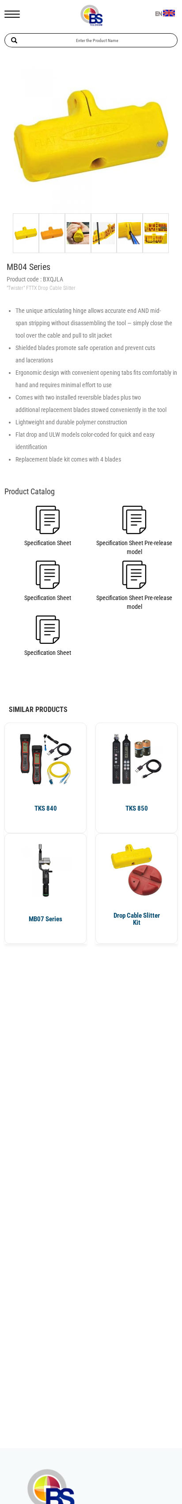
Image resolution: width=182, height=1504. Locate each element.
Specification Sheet (47, 542)
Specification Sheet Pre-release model (134, 547)
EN (158, 14)
